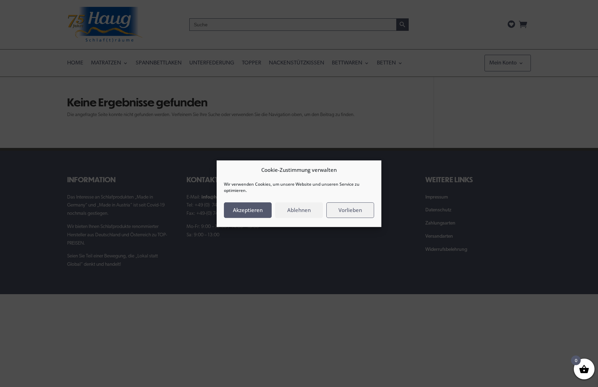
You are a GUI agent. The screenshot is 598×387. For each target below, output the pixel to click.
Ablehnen (299, 209)
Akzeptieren (248, 209)
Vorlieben (350, 209)
